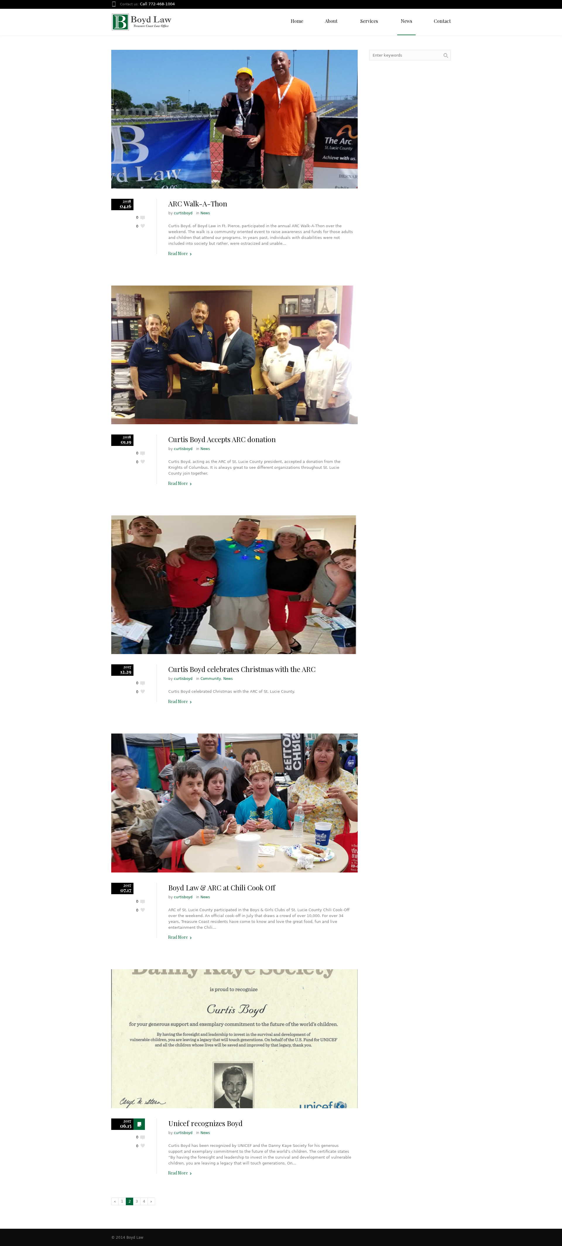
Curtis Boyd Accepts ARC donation (222, 439)
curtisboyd (183, 213)
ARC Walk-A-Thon (197, 203)
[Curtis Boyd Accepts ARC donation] (234, 355)
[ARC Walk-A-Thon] (234, 119)
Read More (178, 253)
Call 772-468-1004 (157, 4)
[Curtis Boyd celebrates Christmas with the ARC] (234, 584)
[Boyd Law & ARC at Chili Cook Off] (234, 803)
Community (211, 679)
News (205, 213)
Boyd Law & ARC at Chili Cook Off (221, 887)
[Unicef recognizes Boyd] (234, 1038)
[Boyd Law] (141, 22)
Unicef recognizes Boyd (205, 1123)
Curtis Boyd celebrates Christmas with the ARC (242, 669)
